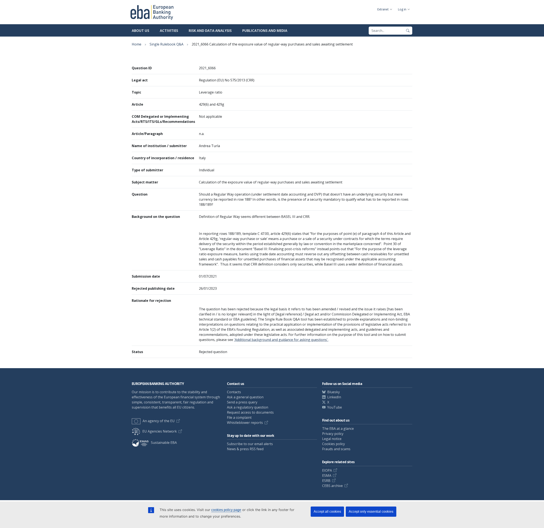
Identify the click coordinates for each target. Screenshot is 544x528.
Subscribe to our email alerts (250, 443)
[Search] (407, 31)
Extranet (383, 9)
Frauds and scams (336, 449)
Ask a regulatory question (247, 407)
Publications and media (264, 30)
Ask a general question (245, 397)
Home (136, 44)
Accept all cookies (327, 511)
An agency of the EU (159, 421)
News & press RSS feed (245, 449)
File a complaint (239, 417)
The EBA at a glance (338, 428)
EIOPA (327, 470)
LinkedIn (334, 397)
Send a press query (242, 402)
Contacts (234, 392)
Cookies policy (333, 443)
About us (140, 30)
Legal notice (331, 438)
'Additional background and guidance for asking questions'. (281, 339)
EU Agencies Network (159, 431)
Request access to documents (250, 412)
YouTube (334, 407)
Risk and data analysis (210, 30)
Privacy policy (332, 433)
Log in (402, 9)
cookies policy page (226, 510)
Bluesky (333, 392)
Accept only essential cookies (371, 511)
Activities (169, 30)
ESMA (326, 475)
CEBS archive (332, 485)
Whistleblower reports (245, 422)
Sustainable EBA (164, 442)
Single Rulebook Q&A (166, 44)
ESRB (326, 480)
